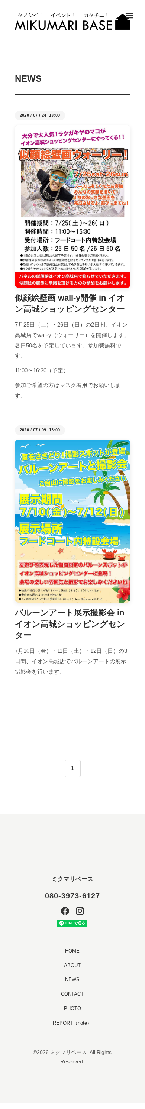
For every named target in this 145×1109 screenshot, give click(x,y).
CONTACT (72, 994)
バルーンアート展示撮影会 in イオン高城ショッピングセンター (70, 624)
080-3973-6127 (72, 896)
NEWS (72, 979)
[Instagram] (80, 911)
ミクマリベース (72, 879)
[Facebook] (65, 911)
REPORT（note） (72, 1023)
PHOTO (72, 1008)
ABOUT (72, 965)
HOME (72, 951)
